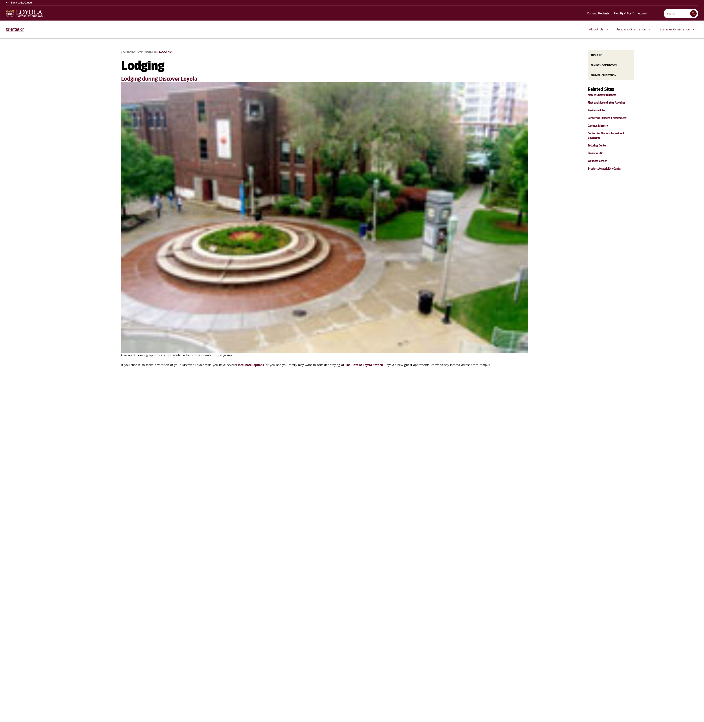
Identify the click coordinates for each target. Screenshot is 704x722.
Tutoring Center (597, 145)
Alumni (642, 13)
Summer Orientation (603, 75)
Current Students (598, 13)
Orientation (15, 29)
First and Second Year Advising (606, 102)
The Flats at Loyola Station (364, 365)
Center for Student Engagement (607, 118)
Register (150, 52)
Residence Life (596, 110)
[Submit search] (693, 13)
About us (596, 55)
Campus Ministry (598, 125)
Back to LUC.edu (21, 2)
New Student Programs (602, 95)
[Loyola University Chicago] (24, 14)
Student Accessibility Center (604, 168)
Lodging (165, 52)
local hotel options (251, 365)
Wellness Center (597, 161)
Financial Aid (595, 153)
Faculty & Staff (624, 13)
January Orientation (603, 65)
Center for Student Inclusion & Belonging (606, 136)
